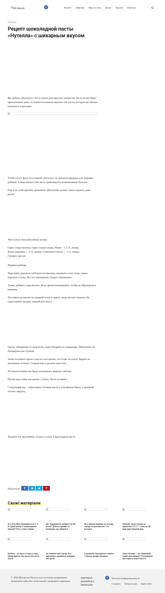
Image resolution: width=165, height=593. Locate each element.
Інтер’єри (131, 8)
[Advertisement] (45, 69)
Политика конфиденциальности (126, 578)
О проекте (116, 584)
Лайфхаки (79, 8)
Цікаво (108, 8)
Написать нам (131, 584)
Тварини (119, 8)
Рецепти (67, 8)
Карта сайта (146, 584)
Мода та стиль (95, 8)
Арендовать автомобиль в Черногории (87, 581)
